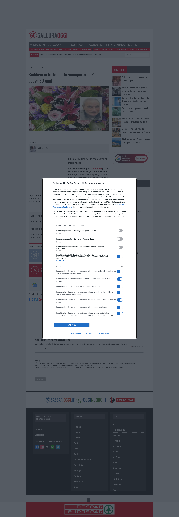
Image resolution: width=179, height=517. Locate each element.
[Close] (131, 183)
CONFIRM (71, 325)
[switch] (120, 230)
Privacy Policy (103, 334)
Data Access (89, 334)
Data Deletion (76, 334)
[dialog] (89, 258)
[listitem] (89, 225)
